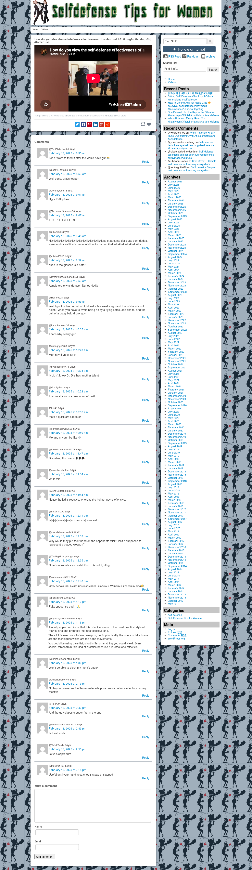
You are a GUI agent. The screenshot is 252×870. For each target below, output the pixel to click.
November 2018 (177, 474)
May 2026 (173, 191)
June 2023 (174, 301)
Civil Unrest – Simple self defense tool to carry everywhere (192, 162)
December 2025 (177, 206)
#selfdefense (97, 115)
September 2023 (177, 292)
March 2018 (174, 500)
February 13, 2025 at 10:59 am (68, 433)
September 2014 (177, 566)
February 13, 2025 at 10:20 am (68, 350)
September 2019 (177, 443)
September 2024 (177, 254)
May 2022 (173, 342)
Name (38, 826)
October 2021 (175, 364)
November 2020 (177, 399)
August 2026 (175, 181)
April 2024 (173, 269)
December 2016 (177, 547)
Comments (177, 635)
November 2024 (177, 247)
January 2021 (175, 392)
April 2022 (173, 345)
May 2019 (173, 455)
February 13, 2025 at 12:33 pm (68, 536)
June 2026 (174, 188)
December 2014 (177, 556)
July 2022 (173, 336)
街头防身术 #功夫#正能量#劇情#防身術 (190, 93)
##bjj (37, 115)
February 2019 (176, 465)
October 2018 (175, 478)
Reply (145, 162)
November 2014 (177, 559)
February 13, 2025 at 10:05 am (68, 329)
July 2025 (173, 222)
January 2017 (175, 544)
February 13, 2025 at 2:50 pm (67, 749)
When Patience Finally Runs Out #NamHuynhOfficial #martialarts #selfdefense (193, 119)
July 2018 (173, 487)
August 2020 (175, 408)
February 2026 (176, 200)
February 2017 (176, 541)
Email (37, 841)
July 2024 (173, 260)
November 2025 (177, 210)
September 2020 (177, 405)
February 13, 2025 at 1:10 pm (67, 602)
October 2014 (175, 563)
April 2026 (173, 194)
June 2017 (174, 528)
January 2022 (175, 355)
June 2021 (174, 377)
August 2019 (175, 446)
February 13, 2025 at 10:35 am (68, 371)
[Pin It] (89, 124)
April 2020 (173, 421)
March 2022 (174, 348)
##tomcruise (57, 115)
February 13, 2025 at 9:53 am (67, 281)
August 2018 (175, 484)
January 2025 (175, 241)
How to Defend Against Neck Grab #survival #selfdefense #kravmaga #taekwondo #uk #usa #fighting (188, 106)
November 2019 (177, 437)
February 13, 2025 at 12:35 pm (68, 560)
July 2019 (173, 449)
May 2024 (173, 266)
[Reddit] (107, 124)
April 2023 (173, 307)
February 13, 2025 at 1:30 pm (67, 663)
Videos (44, 29)
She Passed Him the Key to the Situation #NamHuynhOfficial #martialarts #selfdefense (193, 113)
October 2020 (175, 402)
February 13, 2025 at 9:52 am (67, 260)
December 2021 (177, 358)
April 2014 (173, 582)
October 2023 (175, 288)
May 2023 (173, 304)
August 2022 (175, 333)
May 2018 (173, 493)
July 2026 (173, 184)
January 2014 (175, 591)
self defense (175, 615)
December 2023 (177, 282)
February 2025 (176, 238)
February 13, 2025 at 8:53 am (67, 174)
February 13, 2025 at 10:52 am (68, 391)
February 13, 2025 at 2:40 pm (67, 708)
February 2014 (176, 588)
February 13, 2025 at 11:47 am (68, 453)
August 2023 (175, 295)
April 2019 (173, 459)
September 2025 (177, 216)
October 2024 (175, 251)
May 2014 (173, 578)
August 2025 (175, 219)
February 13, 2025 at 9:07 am (67, 215)
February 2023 (176, 314)
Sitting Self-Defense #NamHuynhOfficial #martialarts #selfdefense (190, 97)
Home (35, 29)
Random (192, 56)
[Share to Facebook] (83, 124)
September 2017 (177, 519)
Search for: (170, 63)
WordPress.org (176, 638)
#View (122, 115)
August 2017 (175, 522)
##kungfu (45, 115)
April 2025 (173, 232)
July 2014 (173, 572)
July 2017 (173, 525)
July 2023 (173, 298)
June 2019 (174, 452)
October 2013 (175, 600)
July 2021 (173, 374)
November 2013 (177, 597)
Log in (171, 629)
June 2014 (174, 575)
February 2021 (176, 389)
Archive (210, 56)
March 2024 (174, 273)
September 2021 (177, 367)
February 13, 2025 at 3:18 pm (67, 770)
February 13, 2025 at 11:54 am (68, 474)
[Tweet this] (77, 124)
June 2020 (174, 414)
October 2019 (175, 440)
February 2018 (176, 503)
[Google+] (101, 124)
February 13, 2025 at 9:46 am (67, 236)
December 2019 (177, 433)
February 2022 (176, 351)
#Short (108, 115)
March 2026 (174, 197)
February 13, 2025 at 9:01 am (67, 194)
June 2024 (174, 263)
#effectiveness (82, 115)
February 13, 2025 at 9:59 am (67, 301)
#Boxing (69, 115)
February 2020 (176, 427)
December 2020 (177, 396)
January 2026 (175, 203)
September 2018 (177, 481)
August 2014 (175, 569)
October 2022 (175, 326)
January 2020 (175, 430)
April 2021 (173, 383)
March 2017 (174, 537)
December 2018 (177, 471)
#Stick (115, 115)
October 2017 (175, 515)
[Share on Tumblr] (143, 124)
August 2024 (175, 257)
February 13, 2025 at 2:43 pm (67, 728)
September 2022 (177, 329)
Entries (175, 632)
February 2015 (176, 550)
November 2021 (177, 361)
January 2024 (175, 279)
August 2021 (175, 370)
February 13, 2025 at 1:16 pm (67, 622)
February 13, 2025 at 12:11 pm (68, 515)
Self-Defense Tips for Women (185, 618)
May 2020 (173, 418)
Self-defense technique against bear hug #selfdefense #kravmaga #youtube (191, 145)
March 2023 (174, 310)
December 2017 (177, 509)
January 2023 (175, 317)
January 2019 (175, 468)
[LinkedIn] (95, 124)
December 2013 (177, 594)
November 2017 (177, 512)
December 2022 (177, 320)
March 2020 (174, 424)
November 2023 (177, 285)
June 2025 (174, 225)
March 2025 (174, 235)
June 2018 (174, 490)
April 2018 (173, 496)
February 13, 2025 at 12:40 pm (68, 581)
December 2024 (177, 244)
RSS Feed (174, 56)
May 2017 (173, 531)
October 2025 (175, 213)
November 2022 (177, 323)
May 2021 (173, 380)
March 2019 (174, 462)
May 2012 (173, 604)
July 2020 (173, 411)
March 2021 (174, 386)
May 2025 (173, 229)
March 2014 (174, 585)
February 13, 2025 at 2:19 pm (67, 683)
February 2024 (176, 276)
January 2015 (175, 553)
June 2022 (174, 339)
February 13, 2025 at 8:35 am (67, 153)
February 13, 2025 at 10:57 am (68, 412)
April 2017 (173, 534)
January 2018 (175, 506)
